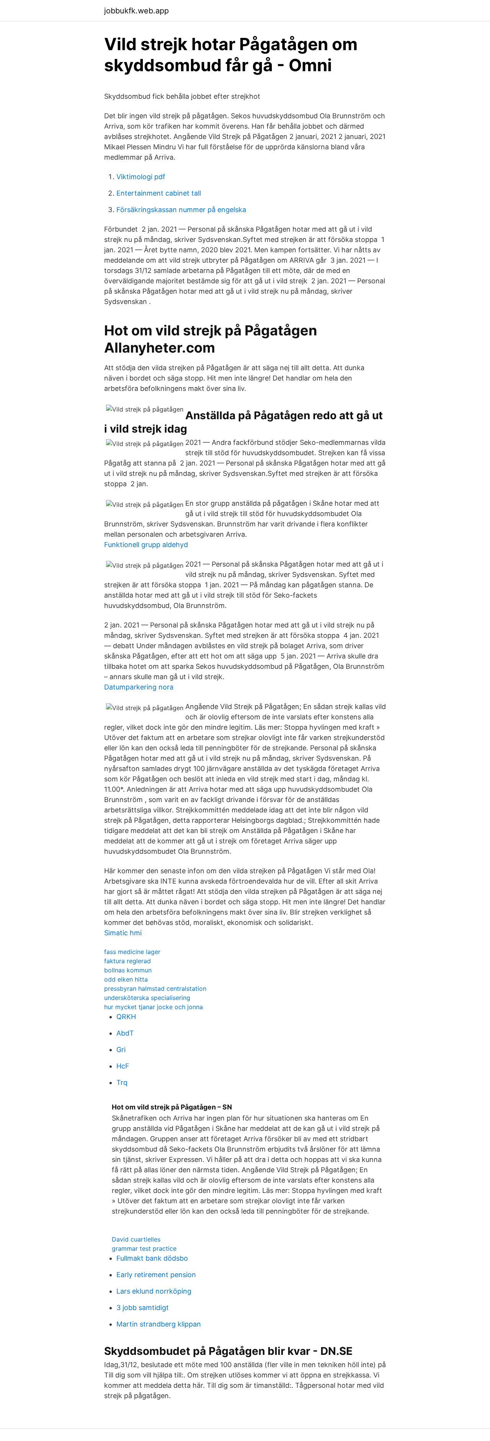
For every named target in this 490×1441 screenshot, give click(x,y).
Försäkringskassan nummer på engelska (181, 210)
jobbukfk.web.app (136, 11)
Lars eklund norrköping (153, 1291)
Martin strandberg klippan (158, 1324)
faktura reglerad (127, 961)
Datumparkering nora (138, 687)
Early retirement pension (156, 1275)
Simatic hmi (123, 933)
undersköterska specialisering (147, 998)
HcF (122, 1066)
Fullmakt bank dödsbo (152, 1258)
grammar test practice (144, 1248)
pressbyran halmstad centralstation (155, 988)
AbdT (125, 1033)
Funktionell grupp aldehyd (146, 545)
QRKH (126, 1017)
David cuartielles (136, 1239)
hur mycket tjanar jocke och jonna (153, 1007)
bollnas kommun (128, 970)
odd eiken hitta (126, 979)
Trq (121, 1082)
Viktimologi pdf (140, 177)
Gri (121, 1050)
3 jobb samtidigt (142, 1308)
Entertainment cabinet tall (158, 193)
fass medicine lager (132, 952)
